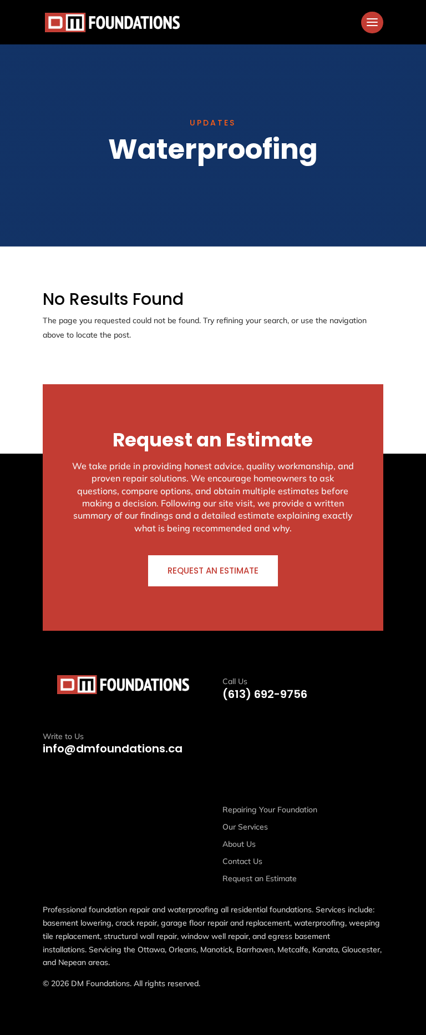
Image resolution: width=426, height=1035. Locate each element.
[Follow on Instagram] (76, 810)
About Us (239, 844)
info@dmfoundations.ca (112, 748)
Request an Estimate (213, 570)
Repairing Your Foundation (269, 810)
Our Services (245, 827)
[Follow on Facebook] (51, 810)
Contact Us (242, 861)
